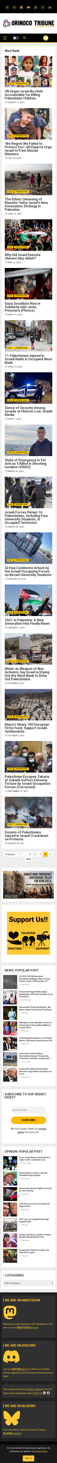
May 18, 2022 (14, 262)
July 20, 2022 (14, 158)
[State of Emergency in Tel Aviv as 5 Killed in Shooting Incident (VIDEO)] (28, 440)
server (20, 1369)
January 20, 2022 (17, 579)
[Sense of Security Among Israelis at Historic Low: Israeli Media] (28, 388)
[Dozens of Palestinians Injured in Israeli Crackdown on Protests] (28, 812)
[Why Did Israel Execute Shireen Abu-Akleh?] (28, 235)
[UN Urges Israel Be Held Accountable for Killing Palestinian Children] (28, 71)
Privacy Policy (41, 1451)
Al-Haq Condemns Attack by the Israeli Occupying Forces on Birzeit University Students (28, 571)
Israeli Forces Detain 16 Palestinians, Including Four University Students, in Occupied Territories (26, 517)
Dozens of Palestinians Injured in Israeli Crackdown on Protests (26, 835)
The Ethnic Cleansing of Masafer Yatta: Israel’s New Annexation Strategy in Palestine (26, 204)
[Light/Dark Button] (16, 38)
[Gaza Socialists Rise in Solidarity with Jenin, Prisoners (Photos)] (28, 284)
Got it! (28, 1458)
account (27, 1327)
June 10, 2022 (15, 214)
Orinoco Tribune (34, 1389)
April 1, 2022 (14, 419)
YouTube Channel (42, 37)
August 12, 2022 (16, 102)
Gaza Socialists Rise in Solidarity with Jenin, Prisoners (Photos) (22, 307)
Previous (10, 854)
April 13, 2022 (15, 367)
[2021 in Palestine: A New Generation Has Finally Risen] (28, 600)
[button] (5, 39)
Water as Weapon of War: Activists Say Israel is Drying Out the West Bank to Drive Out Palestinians (27, 674)
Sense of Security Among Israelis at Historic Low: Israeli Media (28, 411)
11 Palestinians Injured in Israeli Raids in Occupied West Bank (28, 359)
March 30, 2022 (16, 471)
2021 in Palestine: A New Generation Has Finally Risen (27, 621)
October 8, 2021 (16, 683)
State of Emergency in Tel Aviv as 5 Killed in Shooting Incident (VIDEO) (25, 463)
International (21, 83)
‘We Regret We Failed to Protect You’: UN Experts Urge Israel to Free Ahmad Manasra (28, 149)
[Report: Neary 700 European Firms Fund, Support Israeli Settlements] (28, 704)
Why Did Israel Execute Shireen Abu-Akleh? (23, 256)
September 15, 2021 (18, 791)
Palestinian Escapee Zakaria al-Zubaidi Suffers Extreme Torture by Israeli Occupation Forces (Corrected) (27, 782)
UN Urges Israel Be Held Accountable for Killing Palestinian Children (23, 94)
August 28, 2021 (16, 843)
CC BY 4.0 (37, 1393)
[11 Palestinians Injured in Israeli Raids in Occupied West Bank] (28, 336)
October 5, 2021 (16, 735)
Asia (10, 83)
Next (28, 859)
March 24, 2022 (16, 527)
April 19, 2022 (15, 315)
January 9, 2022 (16, 628)
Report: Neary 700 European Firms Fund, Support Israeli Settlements (27, 728)
